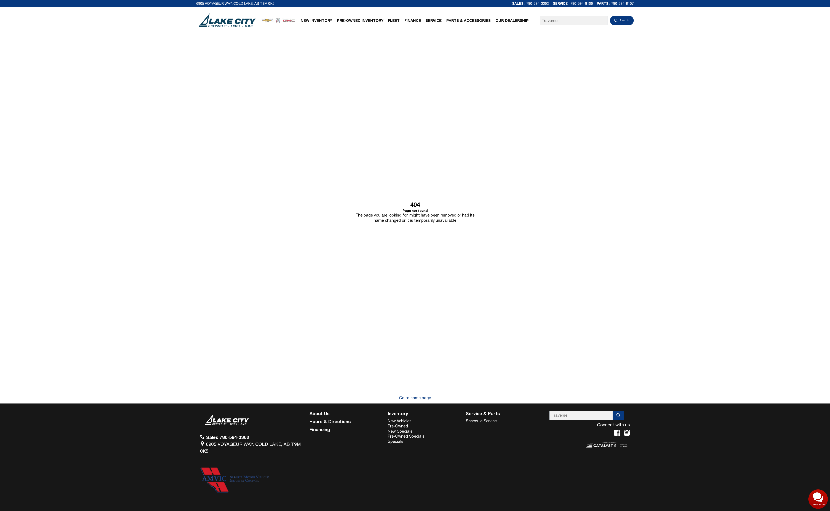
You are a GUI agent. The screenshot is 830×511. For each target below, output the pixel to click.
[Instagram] (627, 433)
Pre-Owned (398, 426)
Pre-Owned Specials (406, 436)
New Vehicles (400, 421)
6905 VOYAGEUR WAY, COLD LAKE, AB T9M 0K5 (235, 3)
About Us (320, 413)
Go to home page (415, 397)
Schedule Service (481, 421)
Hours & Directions (330, 421)
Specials (395, 441)
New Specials (400, 431)
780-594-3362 (537, 3)
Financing (320, 429)
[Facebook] (617, 433)
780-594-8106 (581, 3)
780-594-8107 (622, 3)
